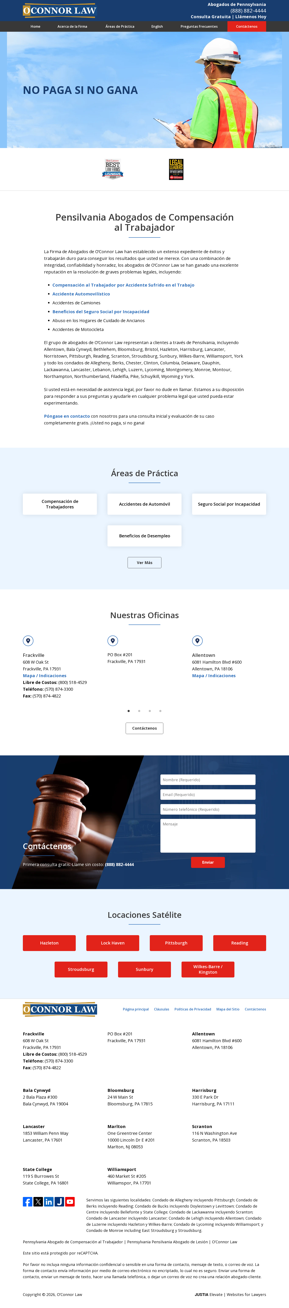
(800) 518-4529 (72, 682)
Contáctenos (246, 26)
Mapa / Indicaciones (44, 675)
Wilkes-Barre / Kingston (208, 969)
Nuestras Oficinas (144, 614)
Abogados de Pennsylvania (237, 4)
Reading (239, 943)
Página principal (136, 1009)
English (157, 26)
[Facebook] (27, 1201)
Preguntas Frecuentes (199, 26)
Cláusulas (161, 1009)
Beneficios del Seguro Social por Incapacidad (100, 311)
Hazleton (49, 943)
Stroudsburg (81, 969)
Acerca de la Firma (72, 26)
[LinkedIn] (49, 1201)
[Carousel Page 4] (160, 711)
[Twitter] (38, 1201)
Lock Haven (113, 943)
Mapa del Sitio (227, 1009)
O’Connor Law (69, 1294)
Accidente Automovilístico (81, 294)
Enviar (208, 862)
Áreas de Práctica (120, 26)
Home (35, 26)
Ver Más (144, 562)
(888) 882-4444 (248, 10)
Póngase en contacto (67, 416)
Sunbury (144, 969)
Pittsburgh (176, 943)
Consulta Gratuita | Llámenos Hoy (228, 16)
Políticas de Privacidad (193, 1009)
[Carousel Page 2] (139, 711)
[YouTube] (70, 1201)
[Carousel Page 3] (149, 711)
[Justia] (59, 1201)
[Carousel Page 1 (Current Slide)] (128, 711)
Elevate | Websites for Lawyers (230, 1294)
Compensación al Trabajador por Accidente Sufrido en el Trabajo (123, 285)
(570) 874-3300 (59, 689)
